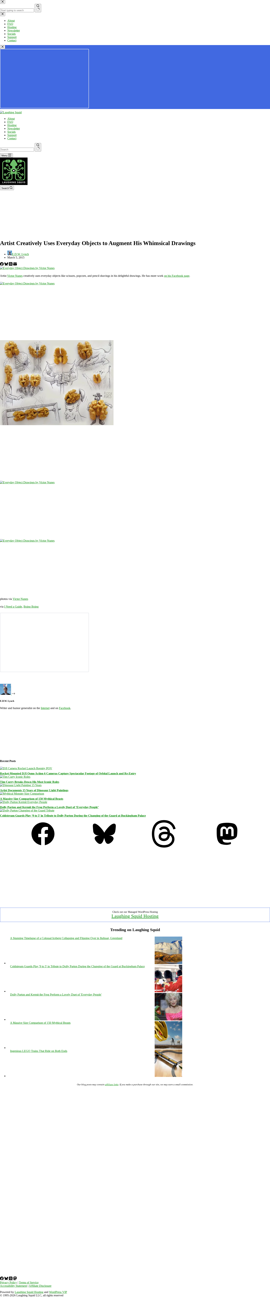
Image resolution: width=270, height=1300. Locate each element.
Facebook (64, 708)
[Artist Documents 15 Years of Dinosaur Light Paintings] (21, 785)
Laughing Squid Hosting (135, 916)
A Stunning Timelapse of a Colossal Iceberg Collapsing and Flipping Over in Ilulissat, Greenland (66, 938)
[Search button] (38, 147)
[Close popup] (2, 47)
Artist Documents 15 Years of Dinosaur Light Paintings (34, 790)
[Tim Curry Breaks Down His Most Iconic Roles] (15, 776)
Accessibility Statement (13, 1285)
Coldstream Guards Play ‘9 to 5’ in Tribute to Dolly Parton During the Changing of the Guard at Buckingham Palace (73, 815)
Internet (45, 708)
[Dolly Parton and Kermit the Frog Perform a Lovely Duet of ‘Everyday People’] (23, 802)
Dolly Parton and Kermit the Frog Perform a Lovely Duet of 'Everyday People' (56, 994)
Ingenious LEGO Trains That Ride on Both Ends (38, 1051)
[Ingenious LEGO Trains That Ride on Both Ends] (168, 1075)
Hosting (12, 125)
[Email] (15, 264)
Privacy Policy (8, 1282)
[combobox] (17, 149)
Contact (11, 138)
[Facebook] (2, 264)
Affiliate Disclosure (40, 1285)
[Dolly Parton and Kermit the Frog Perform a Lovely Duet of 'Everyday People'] (168, 1019)
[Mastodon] (227, 846)
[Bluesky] (6, 264)
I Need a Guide (13, 606)
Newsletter (13, 128)
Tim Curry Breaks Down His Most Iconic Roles (29, 781)
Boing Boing (31, 606)
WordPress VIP (58, 1292)
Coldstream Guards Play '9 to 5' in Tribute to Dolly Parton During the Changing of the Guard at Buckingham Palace (77, 966)
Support (12, 135)
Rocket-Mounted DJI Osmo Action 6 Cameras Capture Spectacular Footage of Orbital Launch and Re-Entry (68, 773)
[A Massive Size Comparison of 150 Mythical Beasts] (22, 793)
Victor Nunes (15, 275)
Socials (11, 131)
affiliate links (111, 1084)
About (11, 118)
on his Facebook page (176, 275)
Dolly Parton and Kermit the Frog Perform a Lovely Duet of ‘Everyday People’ (49, 807)
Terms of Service (29, 1282)
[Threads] (11, 264)
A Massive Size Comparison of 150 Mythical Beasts (31, 798)
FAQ (10, 121)
